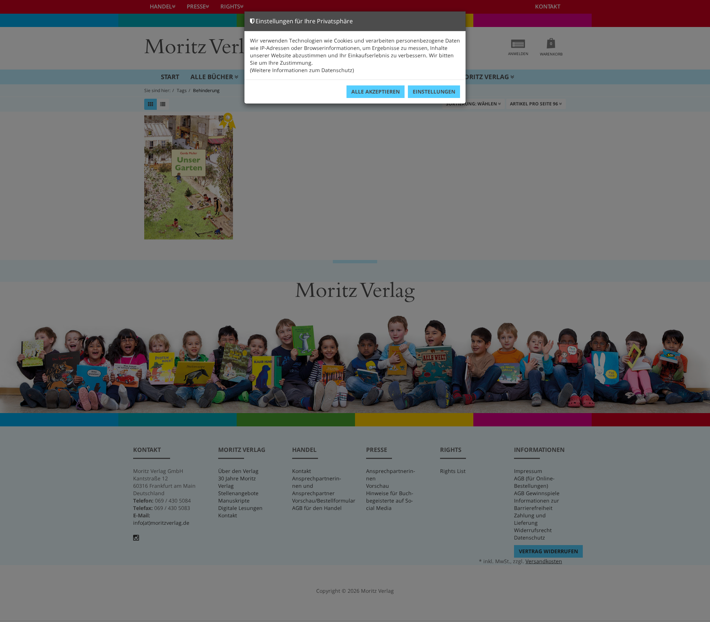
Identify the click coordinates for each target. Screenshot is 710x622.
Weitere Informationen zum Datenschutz (301, 70)
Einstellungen (434, 91)
